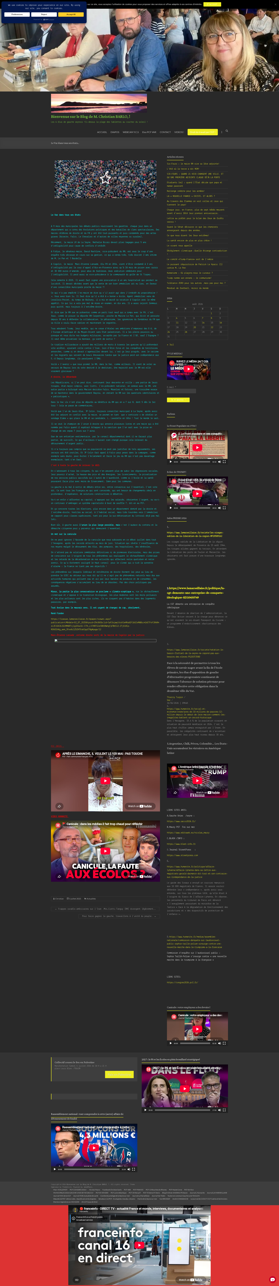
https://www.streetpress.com (182, 855)
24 (168, 332)
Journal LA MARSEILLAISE (217, 1193)
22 (212, 327)
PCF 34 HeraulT (135, 1193)
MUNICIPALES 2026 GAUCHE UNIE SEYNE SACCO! (73, 1193)
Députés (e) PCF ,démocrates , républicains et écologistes (74, 1199)
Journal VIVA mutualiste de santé (85, 1196)
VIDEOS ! (179, 132)
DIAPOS (115, 132)
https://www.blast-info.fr (181, 844)
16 (221, 323)
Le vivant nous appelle (179, 246)
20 (195, 327)
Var (168, 700)
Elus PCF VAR (149, 132)
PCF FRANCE (138, 1190)
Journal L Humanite (197, 1193)
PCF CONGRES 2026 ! (78, 1190)
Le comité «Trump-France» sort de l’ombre (190, 259)
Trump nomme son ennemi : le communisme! (189, 278)
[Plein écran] (224, 461)
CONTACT (165, 132)
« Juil (170, 345)
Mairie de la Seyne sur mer (147, 1199)
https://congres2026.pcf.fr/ (182, 982)
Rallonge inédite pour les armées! (186, 191)
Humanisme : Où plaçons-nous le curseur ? (190, 273)
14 (203, 323)
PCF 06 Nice (189, 1190)
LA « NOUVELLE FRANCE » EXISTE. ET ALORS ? (191, 196)
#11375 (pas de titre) (90, 1202)
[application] (197, 447)
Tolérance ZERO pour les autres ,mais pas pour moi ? (196, 283)
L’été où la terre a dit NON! (183, 169)
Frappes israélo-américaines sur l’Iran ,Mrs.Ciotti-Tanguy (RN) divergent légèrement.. (105, 909)
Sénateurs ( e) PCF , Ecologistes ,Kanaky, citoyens (117, 1199)
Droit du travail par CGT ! (202, 132)
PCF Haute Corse (175, 1190)
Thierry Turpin (175, 697)
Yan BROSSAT (164, 1199)
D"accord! (212, 4)
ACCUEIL (102, 132)
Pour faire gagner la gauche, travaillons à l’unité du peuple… (119, 916)
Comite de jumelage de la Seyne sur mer (115, 1196)
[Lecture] (170, 461)
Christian (59, 898)
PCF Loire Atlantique (118, 1193)
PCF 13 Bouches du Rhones (156, 1190)
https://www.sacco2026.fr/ (181, 821)
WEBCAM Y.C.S (131, 132)
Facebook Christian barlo (112, 1190)
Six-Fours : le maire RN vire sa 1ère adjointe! (193, 164)
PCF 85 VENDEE (102, 1193)
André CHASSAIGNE (180, 1199)
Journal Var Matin (158, 1196)
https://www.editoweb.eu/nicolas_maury (188, 833)
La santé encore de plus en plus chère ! (189, 241)
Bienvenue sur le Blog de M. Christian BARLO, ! (90, 116)
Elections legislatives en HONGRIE (66, 1202)
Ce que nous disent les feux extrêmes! (188, 235)
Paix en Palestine (119, 1074)
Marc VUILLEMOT (60, 1190)
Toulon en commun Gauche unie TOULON (184, 1196)
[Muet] (219, 461)
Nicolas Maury (94, 1190)
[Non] (275, 4)
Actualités (91, 898)
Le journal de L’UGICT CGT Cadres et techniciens (209, 1199)
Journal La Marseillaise (140, 1196)
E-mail (171, 387)
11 (177, 323)
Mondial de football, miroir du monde (188, 288)
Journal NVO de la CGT (62, 1196)
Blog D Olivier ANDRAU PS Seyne (174, 1193)
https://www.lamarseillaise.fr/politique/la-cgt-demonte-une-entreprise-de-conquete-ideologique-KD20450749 (196, 592)
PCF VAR (127, 1190)
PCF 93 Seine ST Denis (151, 1193)
